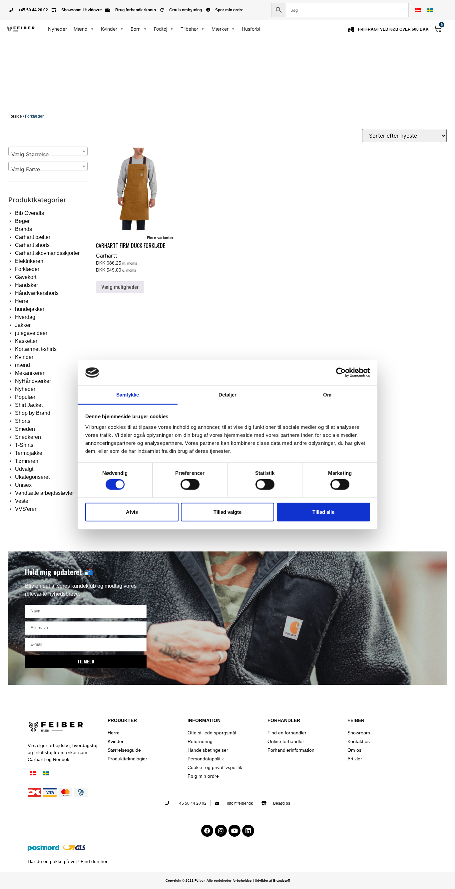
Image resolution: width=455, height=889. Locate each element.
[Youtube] (234, 831)
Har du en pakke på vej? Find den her (68, 861)
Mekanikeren (30, 373)
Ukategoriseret (32, 477)
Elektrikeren (29, 261)
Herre (21, 301)
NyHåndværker (33, 381)
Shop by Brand (32, 413)
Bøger (22, 221)
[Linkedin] (248, 831)
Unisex (23, 485)
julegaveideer (31, 333)
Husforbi (251, 29)
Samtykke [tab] (127, 395)
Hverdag (25, 317)
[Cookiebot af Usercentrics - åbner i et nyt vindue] (341, 373)
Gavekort (25, 277)
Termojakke (28, 453)
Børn (136, 29)
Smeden (25, 429)
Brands (23, 229)
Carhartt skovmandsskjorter (47, 253)
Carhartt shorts (32, 245)
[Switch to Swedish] (430, 10)
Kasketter (26, 341)
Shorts (22, 421)
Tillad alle (323, 511)
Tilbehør (189, 29)
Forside (15, 116)
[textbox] (48, 154)
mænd (22, 365)
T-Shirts (24, 445)
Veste (21, 501)
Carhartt (106, 255)
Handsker (26, 285)
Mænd (81, 29)
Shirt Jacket (29, 405)
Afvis (132, 511)
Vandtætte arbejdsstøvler (44, 493)
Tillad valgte (227, 511)
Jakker (23, 325)
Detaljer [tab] (228, 395)
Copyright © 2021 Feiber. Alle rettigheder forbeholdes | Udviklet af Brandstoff (228, 880)
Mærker (220, 29)
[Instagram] (221, 831)
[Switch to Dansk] (417, 10)
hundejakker (29, 309)
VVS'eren (26, 509)
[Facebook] (207, 831)
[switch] (190, 484)
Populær (25, 397)
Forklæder (27, 269)
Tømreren (26, 461)
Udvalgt (24, 469)
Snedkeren (28, 437)
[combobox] (48, 151)
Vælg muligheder (120, 287)
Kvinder (109, 29)
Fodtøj (160, 29)
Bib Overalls (29, 213)
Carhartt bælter (32, 237)
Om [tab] (327, 395)
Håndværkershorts (37, 293)
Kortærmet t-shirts (36, 349)
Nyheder (57, 29)
